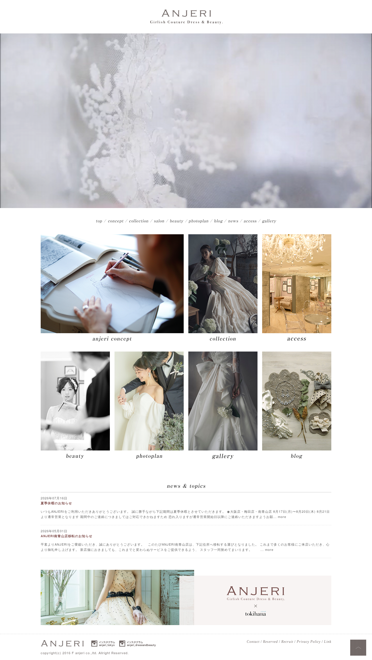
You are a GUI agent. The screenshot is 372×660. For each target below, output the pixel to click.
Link (327, 642)
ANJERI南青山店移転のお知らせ (66, 536)
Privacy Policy (309, 642)
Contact (253, 642)
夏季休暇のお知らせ (56, 503)
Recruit (287, 642)
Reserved (270, 642)
